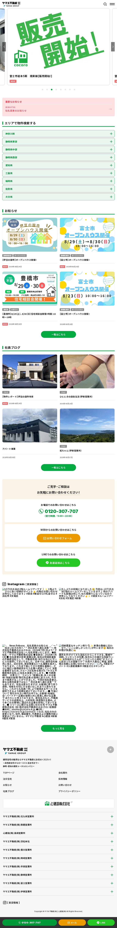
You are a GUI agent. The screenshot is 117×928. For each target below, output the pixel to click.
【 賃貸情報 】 (13, 902)
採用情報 (62, 778)
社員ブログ (8, 791)
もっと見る (58, 728)
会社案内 (62, 772)
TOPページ (8, 772)
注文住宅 (7, 778)
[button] (4, 46)
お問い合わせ (65, 784)
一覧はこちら (58, 334)
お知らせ (7, 784)
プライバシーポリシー (69, 791)
